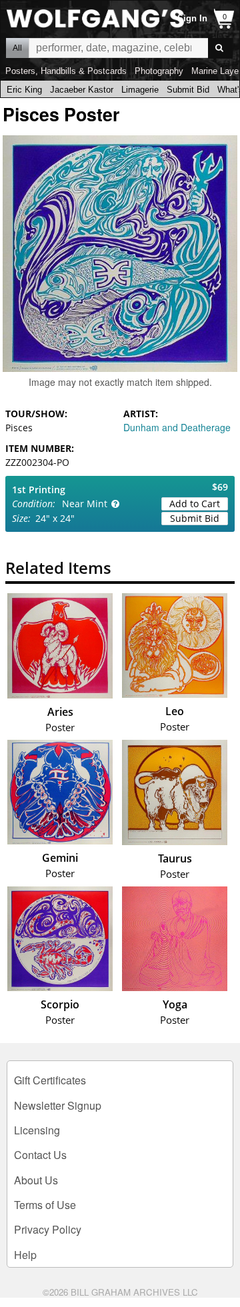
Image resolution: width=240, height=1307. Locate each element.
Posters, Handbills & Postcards (66, 71)
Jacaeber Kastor (81, 90)
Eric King (24, 90)
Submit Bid (188, 90)
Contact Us (40, 1154)
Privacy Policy (47, 1229)
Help (25, 1254)
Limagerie (140, 90)
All (17, 48)
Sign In (192, 18)
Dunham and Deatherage (177, 427)
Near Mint (84, 503)
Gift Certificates (50, 1080)
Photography (159, 71)
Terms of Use (45, 1204)
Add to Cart (194, 503)
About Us (36, 1180)
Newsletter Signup (57, 1105)
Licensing (37, 1130)
